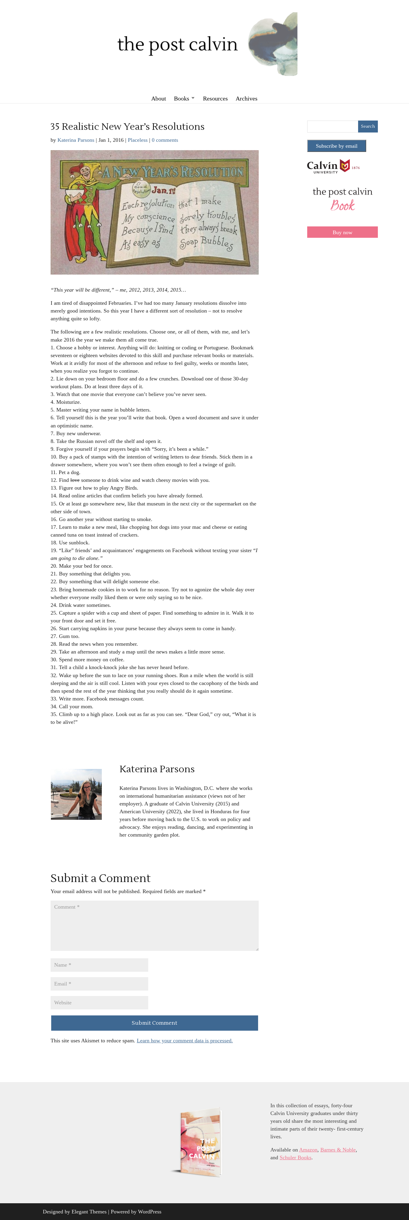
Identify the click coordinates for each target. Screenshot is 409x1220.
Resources (215, 98)
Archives (246, 98)
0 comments (165, 140)
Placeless (138, 140)
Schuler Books (295, 1157)
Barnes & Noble (338, 1150)
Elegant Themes (89, 1212)
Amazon (308, 1150)
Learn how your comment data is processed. (185, 1041)
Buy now (342, 232)
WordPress (149, 1212)
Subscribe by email (337, 146)
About (158, 98)
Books (181, 98)
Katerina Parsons (75, 140)
